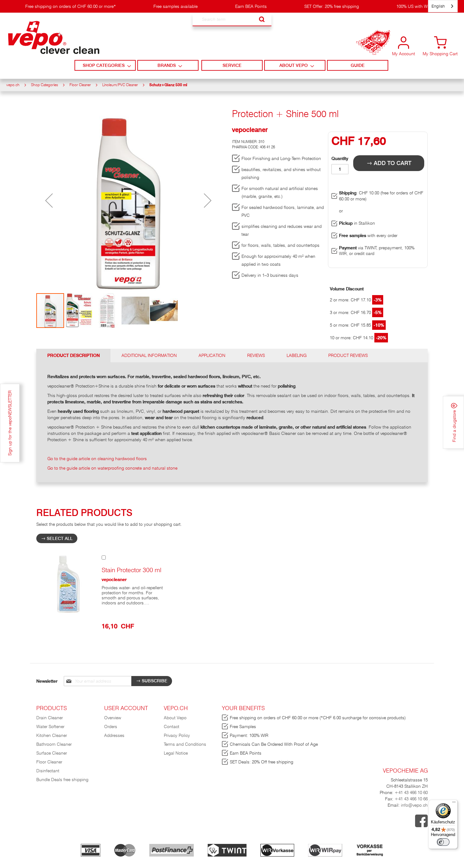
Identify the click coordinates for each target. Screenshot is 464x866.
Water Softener (50, 726)
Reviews (256, 355)
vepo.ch (13, 84)
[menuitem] (105, 65)
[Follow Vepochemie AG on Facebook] (421, 825)
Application (212, 355)
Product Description (73, 355)
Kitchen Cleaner (51, 735)
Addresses (114, 735)
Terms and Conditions (185, 744)
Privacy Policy (177, 735)
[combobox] (232, 19)
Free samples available (175, 6)
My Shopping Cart (440, 53)
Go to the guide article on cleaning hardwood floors (97, 458)
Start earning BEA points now (373, 47)
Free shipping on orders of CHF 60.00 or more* (70, 6)
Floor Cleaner (80, 84)
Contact (171, 726)
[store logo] (53, 37)
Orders (110, 726)
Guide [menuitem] (358, 65)
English (438, 6)
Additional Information (149, 355)
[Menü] (454, 803)
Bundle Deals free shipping (62, 779)
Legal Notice (176, 753)
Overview (112, 717)
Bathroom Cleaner (54, 744)
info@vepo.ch (414, 805)
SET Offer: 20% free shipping (331, 6)
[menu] (232, 65)
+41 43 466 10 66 (411, 798)
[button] (49, 201)
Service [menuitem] (232, 65)
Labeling (296, 355)
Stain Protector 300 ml (131, 570)
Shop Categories (44, 84)
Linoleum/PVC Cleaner (120, 84)
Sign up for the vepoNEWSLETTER (9, 423)
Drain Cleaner (49, 717)
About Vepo (175, 717)
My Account (403, 53)
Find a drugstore (454, 425)
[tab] (73, 355)
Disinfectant (47, 770)
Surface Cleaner (51, 753)
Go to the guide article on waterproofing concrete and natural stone (112, 468)
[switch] (443, 842)
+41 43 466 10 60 (411, 792)
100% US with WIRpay (417, 6)
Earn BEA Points (251, 6)
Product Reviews (348, 355)
